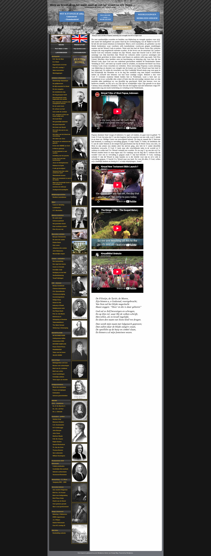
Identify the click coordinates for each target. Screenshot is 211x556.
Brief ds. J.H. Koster (59, 492)
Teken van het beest (59, 352)
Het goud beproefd (59, 124)
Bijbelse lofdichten (58, 215)
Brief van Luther (58, 371)
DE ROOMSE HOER (59, 335)
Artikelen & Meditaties (59, 78)
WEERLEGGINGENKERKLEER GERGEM (147, 16)
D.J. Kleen (56, 62)
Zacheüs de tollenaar (59, 187)
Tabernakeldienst (58, 322)
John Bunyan (57, 430)
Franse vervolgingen (59, 390)
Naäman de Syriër (58, 165)
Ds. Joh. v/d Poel (58, 409)
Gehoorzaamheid (58, 221)
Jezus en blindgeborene (60, 162)
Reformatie (55, 463)
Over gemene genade (59, 504)
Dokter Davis (57, 242)
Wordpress (129, 553)
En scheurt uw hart (59, 109)
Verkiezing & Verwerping (60, 328)
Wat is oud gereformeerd (61, 506)
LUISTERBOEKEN (61, 52)
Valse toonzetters (58, 70)
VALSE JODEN (57, 355)
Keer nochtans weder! (60, 226)
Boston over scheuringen (61, 365)
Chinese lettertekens (59, 288)
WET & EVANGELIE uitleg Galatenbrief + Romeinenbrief (72, 16)
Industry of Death (58, 305)
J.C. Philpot (56, 520)
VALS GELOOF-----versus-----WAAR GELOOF (105, 17)
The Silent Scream (58, 325)
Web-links (55, 530)
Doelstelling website (59, 533)
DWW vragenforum (59, 517)
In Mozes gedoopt (58, 148)
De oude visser (57, 218)
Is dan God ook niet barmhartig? (59, 159)
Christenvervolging (59, 294)
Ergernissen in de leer (60, 64)
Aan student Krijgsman (60, 489)
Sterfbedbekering (58, 275)
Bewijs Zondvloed (58, 285)
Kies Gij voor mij (58, 229)
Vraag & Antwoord (57, 511)
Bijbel (53, 202)
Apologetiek (55, 56)
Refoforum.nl (57, 316)
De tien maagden (58, 89)
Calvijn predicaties (58, 466)
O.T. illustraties (57, 210)
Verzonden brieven (58, 487)
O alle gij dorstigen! (59, 168)
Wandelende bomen (59, 175)
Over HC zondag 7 (58, 67)
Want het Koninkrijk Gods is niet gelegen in (62, 183)
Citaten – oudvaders (58, 258)
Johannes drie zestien (60, 248)
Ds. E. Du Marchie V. (59, 406)
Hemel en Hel (57, 302)
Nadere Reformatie (59, 522)
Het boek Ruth (57, 119)
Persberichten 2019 (58, 460)
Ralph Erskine (57, 441)
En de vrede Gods (58, 106)
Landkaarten (57, 207)
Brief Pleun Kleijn (58, 498)
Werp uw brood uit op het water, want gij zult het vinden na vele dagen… (92, 5)
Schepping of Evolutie (60, 319)
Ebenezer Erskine (58, 422)
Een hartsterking (58, 261)
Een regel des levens (59, 264)
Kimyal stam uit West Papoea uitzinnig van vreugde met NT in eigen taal (117, 35)
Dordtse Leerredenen (59, 197)
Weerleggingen (57, 73)
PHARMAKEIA (57, 349)
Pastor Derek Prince (59, 346)
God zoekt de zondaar (60, 111)
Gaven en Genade (58, 267)
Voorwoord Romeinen (60, 474)
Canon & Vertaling (58, 205)
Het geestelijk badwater (60, 121)
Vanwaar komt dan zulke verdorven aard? (60, 171)
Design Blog (114, 553)
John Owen (56, 433)
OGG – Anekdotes (57, 403)
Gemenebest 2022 (58, 341)
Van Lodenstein (58, 453)
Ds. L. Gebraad (57, 411)
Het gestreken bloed (59, 223)
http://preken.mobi (80, 48)
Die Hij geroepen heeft (60, 94)
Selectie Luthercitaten (60, 472)
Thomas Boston (58, 450)
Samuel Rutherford (59, 444)
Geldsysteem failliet (59, 338)
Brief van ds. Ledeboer (60, 368)
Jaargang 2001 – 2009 (59, 482)
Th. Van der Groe (58, 447)
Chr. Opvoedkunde (59, 291)
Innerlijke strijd (57, 269)
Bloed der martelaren (59, 387)
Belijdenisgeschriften (58, 194)
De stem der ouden (59, 239)
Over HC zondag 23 (59, 525)
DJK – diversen (56, 283)
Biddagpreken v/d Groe (60, 362)
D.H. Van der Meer (58, 59)
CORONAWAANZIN (80, 52)
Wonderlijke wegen (59, 253)
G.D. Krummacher (58, 425)
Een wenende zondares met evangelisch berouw (61, 102)
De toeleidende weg (59, 92)
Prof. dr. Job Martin (59, 314)
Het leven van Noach (59, 127)
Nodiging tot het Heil (59, 272)
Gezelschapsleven (58, 297)
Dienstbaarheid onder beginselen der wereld (60, 98)
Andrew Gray (57, 419)
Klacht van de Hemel (59, 501)
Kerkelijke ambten (58, 377)
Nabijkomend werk (59, 308)
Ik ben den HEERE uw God (61, 145)
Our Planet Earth (58, 311)
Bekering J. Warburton (60, 514)
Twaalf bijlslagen (58, 278)
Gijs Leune (56, 245)
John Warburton (58, 251)
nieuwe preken (122, 27)
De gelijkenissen (58, 83)
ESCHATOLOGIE (57, 333)
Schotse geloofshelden (60, 395)
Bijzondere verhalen (58, 234)
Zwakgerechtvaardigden (60, 189)
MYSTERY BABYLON (59, 344)
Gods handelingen (59, 374)
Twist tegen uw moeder (60, 379)
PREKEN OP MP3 (79, 44)
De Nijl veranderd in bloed (61, 86)
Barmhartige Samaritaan (60, 80)
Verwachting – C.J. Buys (59, 479)
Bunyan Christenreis (59, 237)
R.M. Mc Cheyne (58, 439)
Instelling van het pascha (61, 155)
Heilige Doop (57, 299)
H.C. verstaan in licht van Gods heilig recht (61, 115)
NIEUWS (61, 44)
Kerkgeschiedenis (57, 384)
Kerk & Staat (56, 360)
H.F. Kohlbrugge (58, 427)
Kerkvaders (56, 393)
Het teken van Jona (59, 138)
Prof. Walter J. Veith (61, 48)
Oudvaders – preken (58, 416)
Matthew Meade (58, 436)
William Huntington (59, 455)
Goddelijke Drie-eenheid (60, 469)
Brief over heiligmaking (60, 495)
